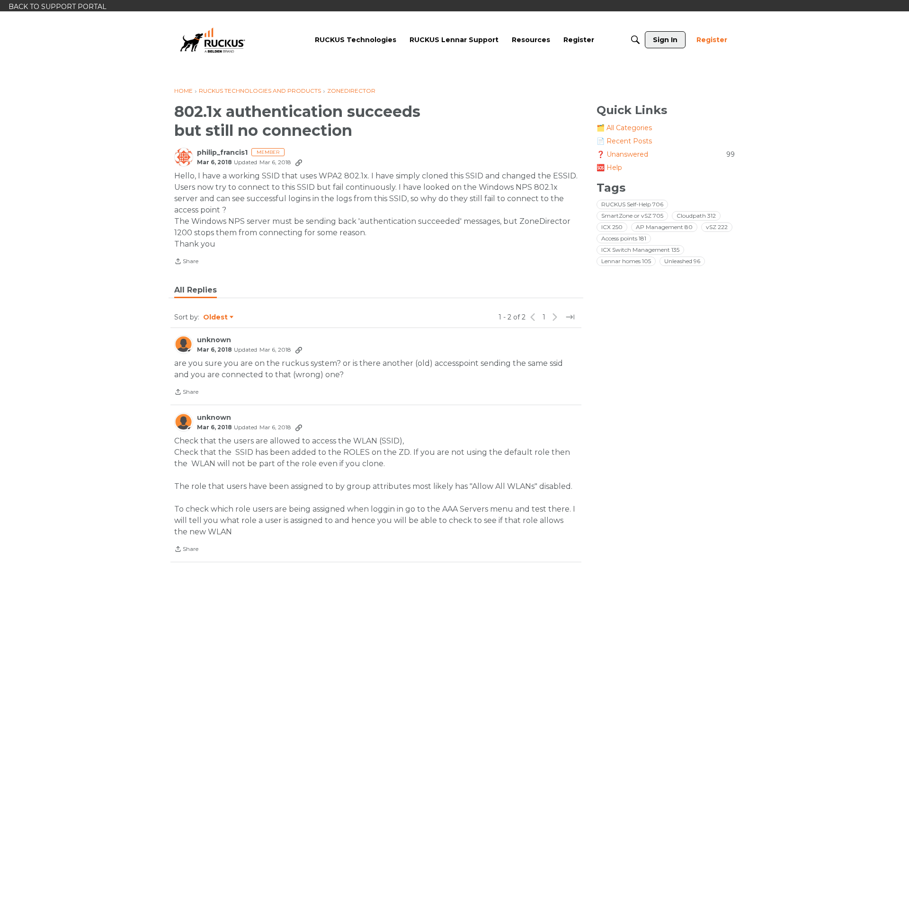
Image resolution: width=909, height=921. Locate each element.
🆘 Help (609, 167)
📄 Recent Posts (624, 141)
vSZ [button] (717, 226)
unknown (214, 340)
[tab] (196, 290)
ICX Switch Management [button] (640, 249)
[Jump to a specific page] (570, 317)
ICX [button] (612, 226)
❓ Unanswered (666, 154)
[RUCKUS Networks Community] (212, 40)
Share (186, 262)
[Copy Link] (298, 162)
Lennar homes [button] (626, 261)
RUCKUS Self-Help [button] (632, 204)
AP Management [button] (664, 226)
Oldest (216, 317)
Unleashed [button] (682, 261)
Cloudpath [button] (696, 215)
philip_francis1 (222, 153)
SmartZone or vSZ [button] (632, 215)
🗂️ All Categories (624, 128)
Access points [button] (623, 238)
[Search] (635, 39)
